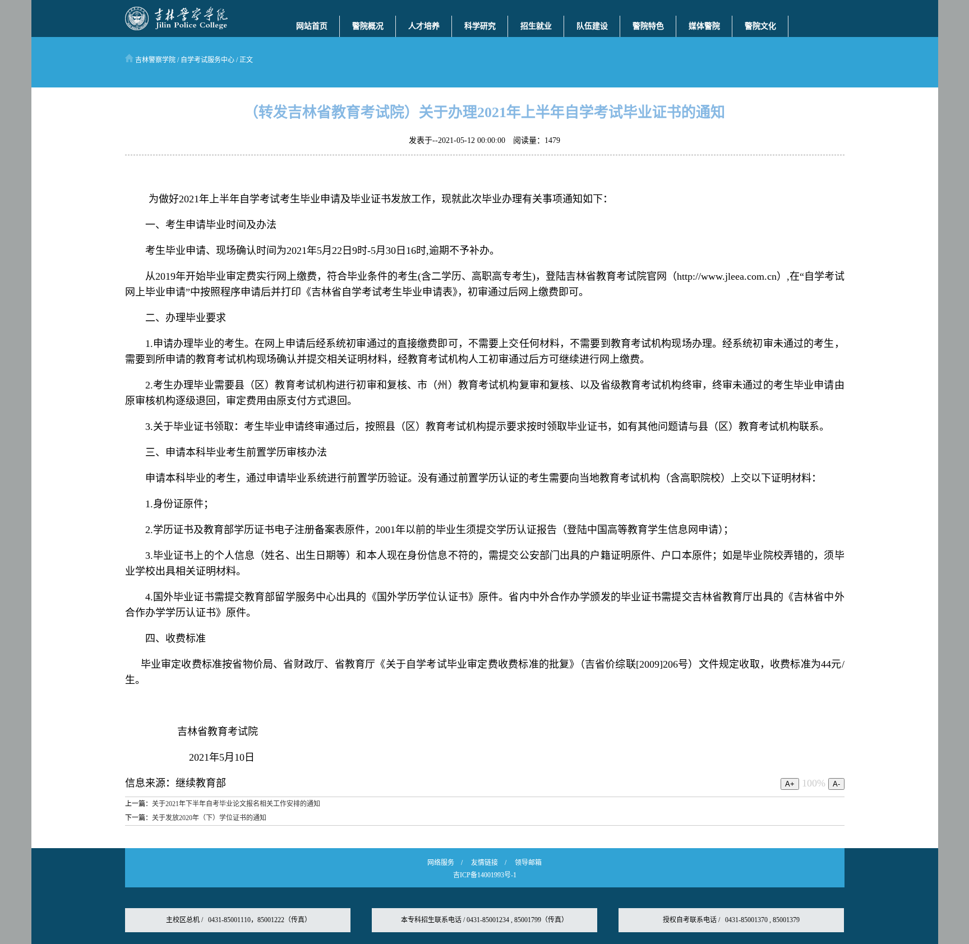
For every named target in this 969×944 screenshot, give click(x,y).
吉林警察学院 (154, 60)
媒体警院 (704, 26)
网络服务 (440, 863)
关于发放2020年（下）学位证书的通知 (209, 818)
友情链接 (484, 863)
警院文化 (760, 26)
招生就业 (536, 26)
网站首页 (311, 26)
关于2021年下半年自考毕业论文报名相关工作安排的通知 (236, 804)
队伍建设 (592, 26)
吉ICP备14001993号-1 (484, 875)
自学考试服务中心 (207, 60)
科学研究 (480, 26)
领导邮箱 (528, 863)
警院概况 (368, 26)
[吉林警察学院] (176, 28)
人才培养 (424, 26)
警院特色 (648, 26)
